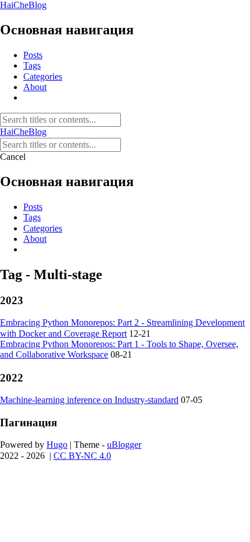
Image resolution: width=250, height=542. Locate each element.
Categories (42, 76)
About (35, 87)
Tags (32, 65)
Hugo (57, 445)
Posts (32, 55)
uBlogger (124, 445)
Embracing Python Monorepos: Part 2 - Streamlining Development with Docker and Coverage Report (122, 328)
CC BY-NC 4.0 (82, 456)
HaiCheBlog (23, 5)
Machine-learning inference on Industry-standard (89, 400)
